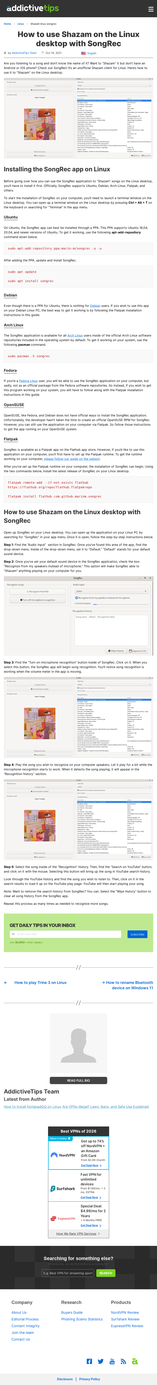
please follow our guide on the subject (72, 459)
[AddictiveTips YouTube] (112, 1361)
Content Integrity (25, 1326)
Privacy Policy (89, 1379)
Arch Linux (75, 335)
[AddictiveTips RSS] (123, 1361)
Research (71, 1302)
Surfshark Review (125, 1319)
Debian (95, 306)
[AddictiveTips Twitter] (101, 1361)
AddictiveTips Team (24, 52)
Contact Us (20, 1339)
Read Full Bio (78, 1080)
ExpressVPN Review (127, 1326)
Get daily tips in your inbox (42, 925)
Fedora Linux (28, 381)
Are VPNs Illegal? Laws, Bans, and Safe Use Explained (105, 1107)
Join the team (22, 1333)
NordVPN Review (125, 1312)
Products (121, 1302)
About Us (18, 1312)
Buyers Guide (72, 1312)
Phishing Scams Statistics (82, 1319)
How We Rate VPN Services (76, 1234)
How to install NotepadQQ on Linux (32, 1107)
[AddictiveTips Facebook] (89, 1361)
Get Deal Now (89, 1165)
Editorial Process (24, 1319)
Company (21, 1302)
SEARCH (105, 1273)
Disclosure (65, 1379)
